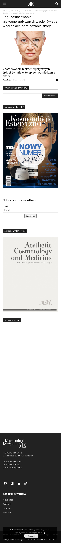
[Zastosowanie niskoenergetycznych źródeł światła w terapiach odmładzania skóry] (30, 48)
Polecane (7, 512)
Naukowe (7, 508)
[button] (4, 4)
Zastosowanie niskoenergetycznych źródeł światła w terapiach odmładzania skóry (29, 72)
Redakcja (7, 80)
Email (5, 206)
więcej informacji (38, 533)
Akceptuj (31, 536)
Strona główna (8, 10)
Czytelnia (7, 504)
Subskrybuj (30, 216)
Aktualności (8, 499)
